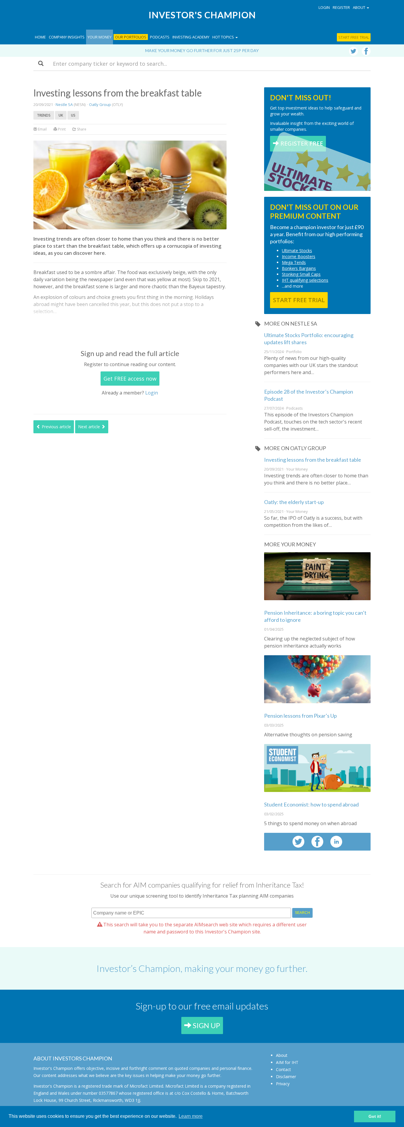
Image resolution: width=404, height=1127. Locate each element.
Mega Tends (294, 262)
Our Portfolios (130, 37)
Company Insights (67, 37)
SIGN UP (205, 1025)
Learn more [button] (191, 1116)
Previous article (56, 426)
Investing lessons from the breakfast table (312, 459)
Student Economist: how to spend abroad (311, 804)
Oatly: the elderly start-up (294, 502)
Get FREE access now (130, 378)
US (73, 115)
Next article (89, 426)
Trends (44, 115)
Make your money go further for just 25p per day (202, 50)
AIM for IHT (287, 1062)
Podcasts (159, 37)
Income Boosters (298, 256)
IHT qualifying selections (305, 280)
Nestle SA (64, 104)
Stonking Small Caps (301, 274)
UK (61, 115)
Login (324, 7)
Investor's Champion (202, 14)
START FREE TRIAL (299, 300)
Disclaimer (286, 1076)
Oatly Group (100, 104)
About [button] (359, 7)
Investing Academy (190, 37)
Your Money (99, 37)
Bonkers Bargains (299, 268)
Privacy (283, 1083)
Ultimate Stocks (297, 250)
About (281, 1055)
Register (341, 7)
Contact (283, 1069)
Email (42, 129)
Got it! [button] (375, 1116)
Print (61, 129)
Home (40, 37)
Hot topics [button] (223, 37)
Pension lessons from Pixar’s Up (300, 715)
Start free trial (353, 37)
